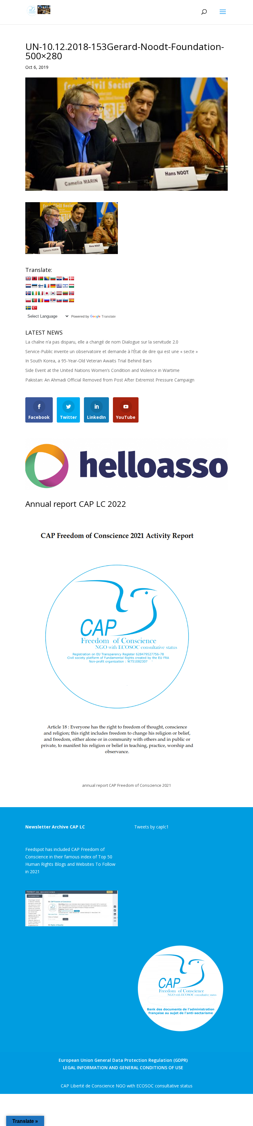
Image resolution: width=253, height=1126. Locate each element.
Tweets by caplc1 (151, 827)
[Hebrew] (65, 285)
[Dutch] (28, 285)
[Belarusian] (40, 278)
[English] (28, 278)
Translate (109, 316)
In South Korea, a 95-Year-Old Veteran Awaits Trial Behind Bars (88, 361)
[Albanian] (34, 278)
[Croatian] (59, 278)
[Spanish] (71, 300)
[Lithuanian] (65, 293)
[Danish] (71, 278)
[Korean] (53, 293)
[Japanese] (46, 293)
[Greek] (59, 285)
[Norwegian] (71, 293)
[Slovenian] (65, 300)
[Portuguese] (34, 300)
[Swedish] (28, 307)
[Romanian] (40, 300)
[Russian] (46, 300)
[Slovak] (59, 300)
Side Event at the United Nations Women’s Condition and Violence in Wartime (102, 370)
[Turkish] (34, 307)
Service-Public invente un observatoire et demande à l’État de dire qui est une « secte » (111, 351)
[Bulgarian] (53, 278)
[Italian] (40, 293)
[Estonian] (34, 285)
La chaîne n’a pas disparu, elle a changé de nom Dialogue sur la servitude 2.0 (101, 342)
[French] (46, 285)
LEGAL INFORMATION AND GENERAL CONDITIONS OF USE (123, 1067)
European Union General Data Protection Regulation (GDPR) (123, 1060)
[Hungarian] (71, 285)
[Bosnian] (46, 278)
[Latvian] (59, 293)
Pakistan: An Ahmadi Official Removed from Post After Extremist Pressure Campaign (109, 380)
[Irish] (34, 293)
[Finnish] (40, 285)
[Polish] (28, 300)
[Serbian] (53, 300)
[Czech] (65, 278)
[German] (53, 285)
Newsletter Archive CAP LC (55, 827)
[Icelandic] (28, 293)
